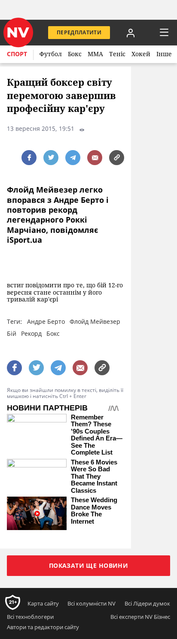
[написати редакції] (94, 157)
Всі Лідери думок (147, 603)
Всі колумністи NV (91, 603)
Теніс (117, 54)
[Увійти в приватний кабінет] (130, 32)
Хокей (140, 54)
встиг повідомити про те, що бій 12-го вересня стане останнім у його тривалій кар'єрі (65, 292)
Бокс (75, 54)
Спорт (17, 54)
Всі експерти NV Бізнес (140, 617)
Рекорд (31, 333)
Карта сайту (43, 603)
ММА (95, 54)
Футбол (51, 54)
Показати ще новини (88, 565)
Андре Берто (46, 321)
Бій (11, 333)
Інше (164, 54)
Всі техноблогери (30, 617)
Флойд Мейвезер (95, 321)
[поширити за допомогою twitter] (50, 157)
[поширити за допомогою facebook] (29, 157)
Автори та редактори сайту (43, 627)
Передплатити (79, 32)
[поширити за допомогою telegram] (72, 157)
